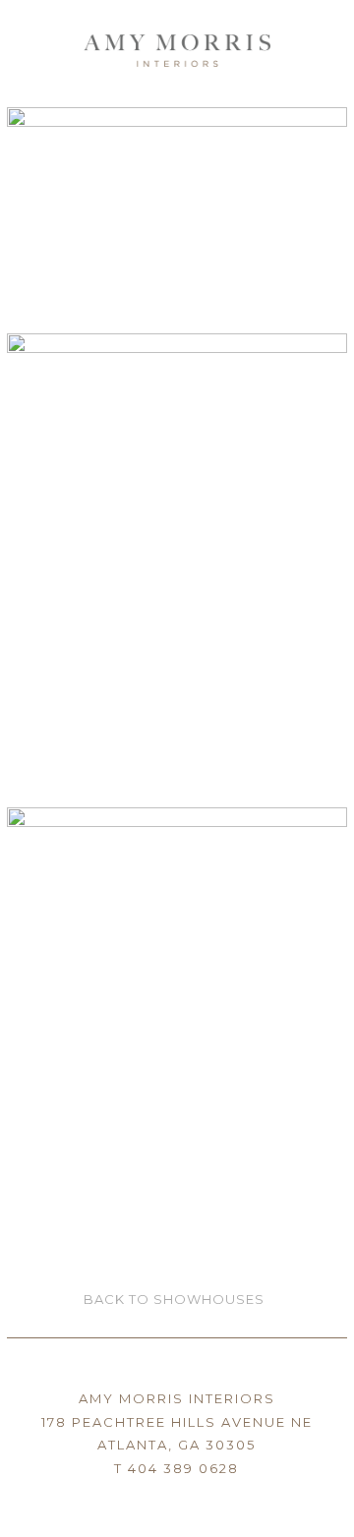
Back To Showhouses (174, 1299)
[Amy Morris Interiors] (177, 44)
